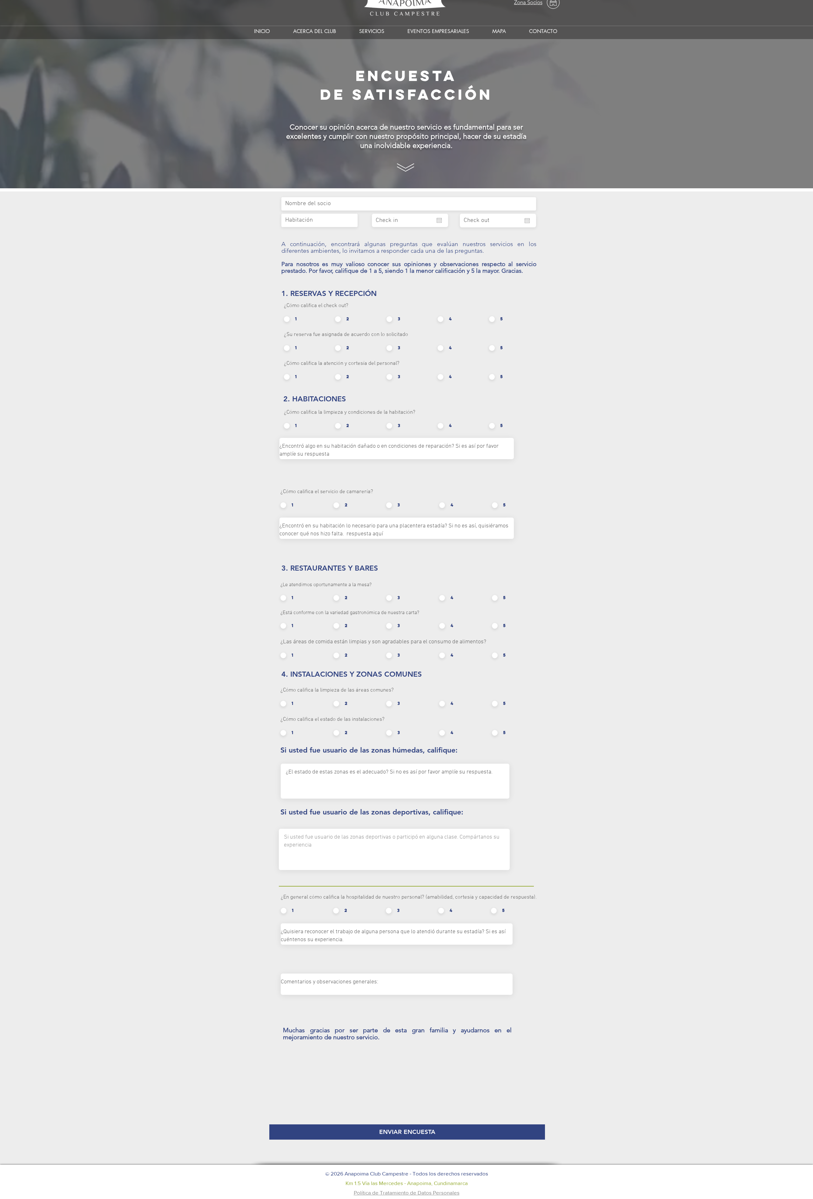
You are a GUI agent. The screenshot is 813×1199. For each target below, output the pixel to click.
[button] (371, 28)
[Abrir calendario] (439, 220)
